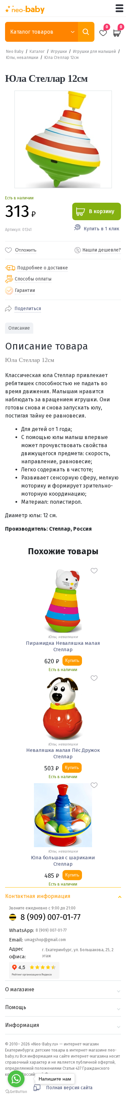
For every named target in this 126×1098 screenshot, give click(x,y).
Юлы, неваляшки (22, 57)
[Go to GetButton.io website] (16, 1091)
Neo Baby (15, 51)
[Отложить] (94, 570)
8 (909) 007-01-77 (50, 917)
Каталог (37, 51)
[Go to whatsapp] (16, 1078)
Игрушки (59, 51)
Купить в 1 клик (101, 229)
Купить (72, 660)
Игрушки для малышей (94, 51)
